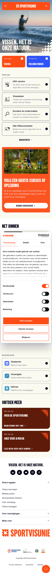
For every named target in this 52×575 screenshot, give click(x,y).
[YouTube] (26, 472)
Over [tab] (43, 242)
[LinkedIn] (12, 472)
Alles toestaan (26, 321)
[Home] (26, 6)
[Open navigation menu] (5, 6)
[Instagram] (32, 472)
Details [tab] (26, 242)
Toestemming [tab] (9, 242)
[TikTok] (19, 472)
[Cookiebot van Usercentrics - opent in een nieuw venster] (38, 235)
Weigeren (26, 337)
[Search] (46, 6)
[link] (26, 205)
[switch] (45, 294)
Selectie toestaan (26, 329)
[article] (26, 418)
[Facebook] (39, 472)
